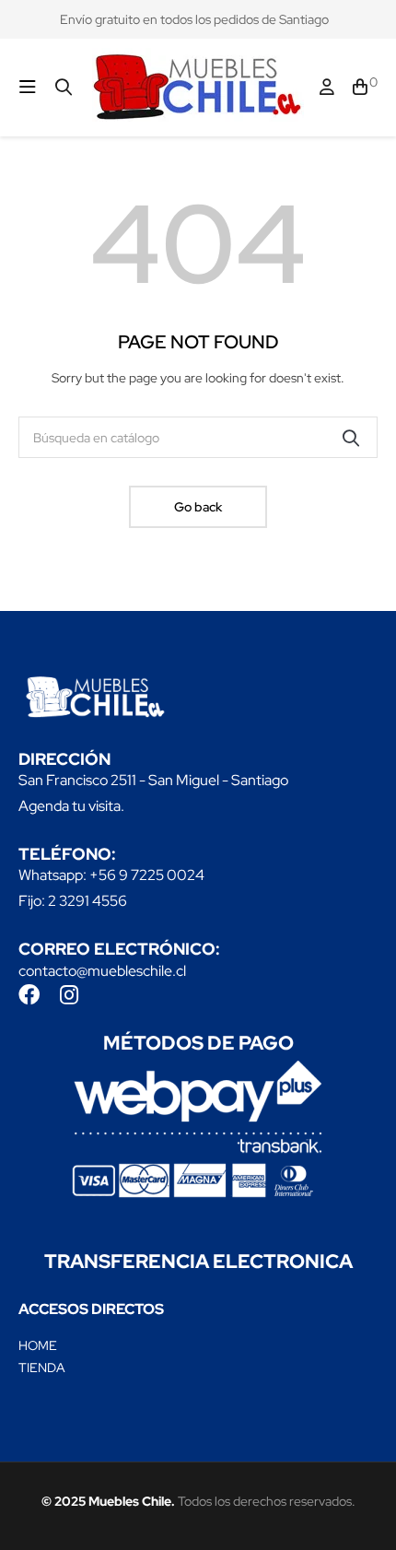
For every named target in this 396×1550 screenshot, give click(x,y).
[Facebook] (29, 994)
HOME (37, 1345)
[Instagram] (68, 994)
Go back (198, 507)
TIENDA (41, 1367)
